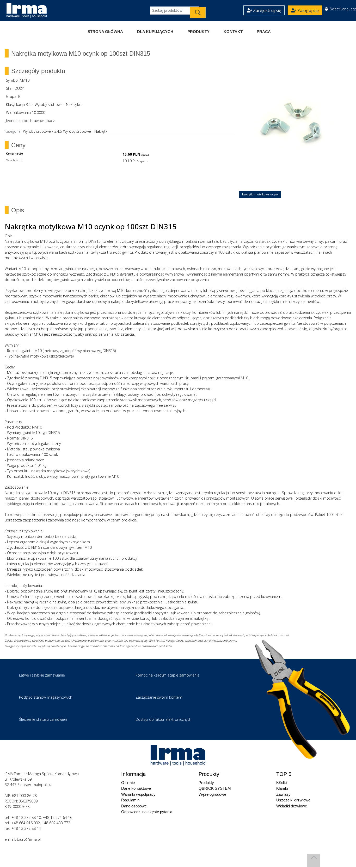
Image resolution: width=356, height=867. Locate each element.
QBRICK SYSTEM (215, 788)
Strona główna (105, 31)
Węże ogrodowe (212, 794)
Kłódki (281, 782)
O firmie (128, 782)
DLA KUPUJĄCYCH (155, 31)
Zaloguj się (307, 10)
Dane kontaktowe (136, 788)
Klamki (282, 788)
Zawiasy (283, 794)
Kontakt (233, 31)
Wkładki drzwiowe (291, 806)
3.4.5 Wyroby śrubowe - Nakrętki (81, 131)
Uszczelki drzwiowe (293, 800)
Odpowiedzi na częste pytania (146, 811)
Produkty (198, 31)
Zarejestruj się (266, 10)
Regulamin (130, 800)
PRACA (264, 31)
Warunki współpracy (138, 794)
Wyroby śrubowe (37, 131)
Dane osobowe (134, 806)
